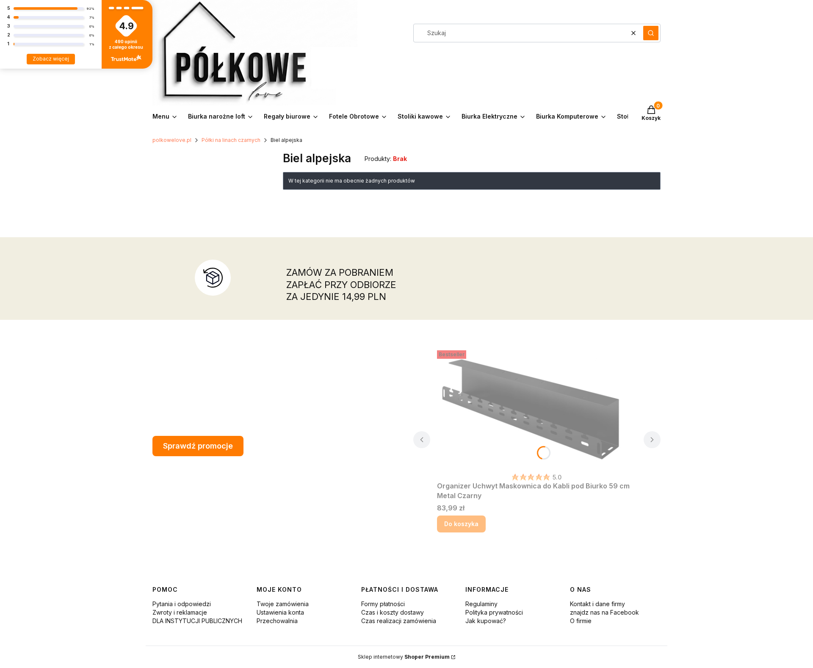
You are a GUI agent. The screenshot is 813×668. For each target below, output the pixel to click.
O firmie (581, 620)
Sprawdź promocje (198, 445)
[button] (650, 33)
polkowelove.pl (171, 140)
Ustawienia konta (280, 612)
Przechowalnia (277, 620)
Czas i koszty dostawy (392, 612)
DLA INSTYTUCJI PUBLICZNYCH (197, 620)
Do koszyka (461, 523)
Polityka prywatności (494, 612)
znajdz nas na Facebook (604, 612)
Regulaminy (481, 603)
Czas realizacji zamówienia (398, 620)
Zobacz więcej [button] (51, 58)
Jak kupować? (485, 620)
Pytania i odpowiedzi (181, 603)
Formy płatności (383, 603)
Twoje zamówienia (283, 603)
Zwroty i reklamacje (179, 612)
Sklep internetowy (404, 657)
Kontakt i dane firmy (597, 603)
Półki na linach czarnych (231, 140)
